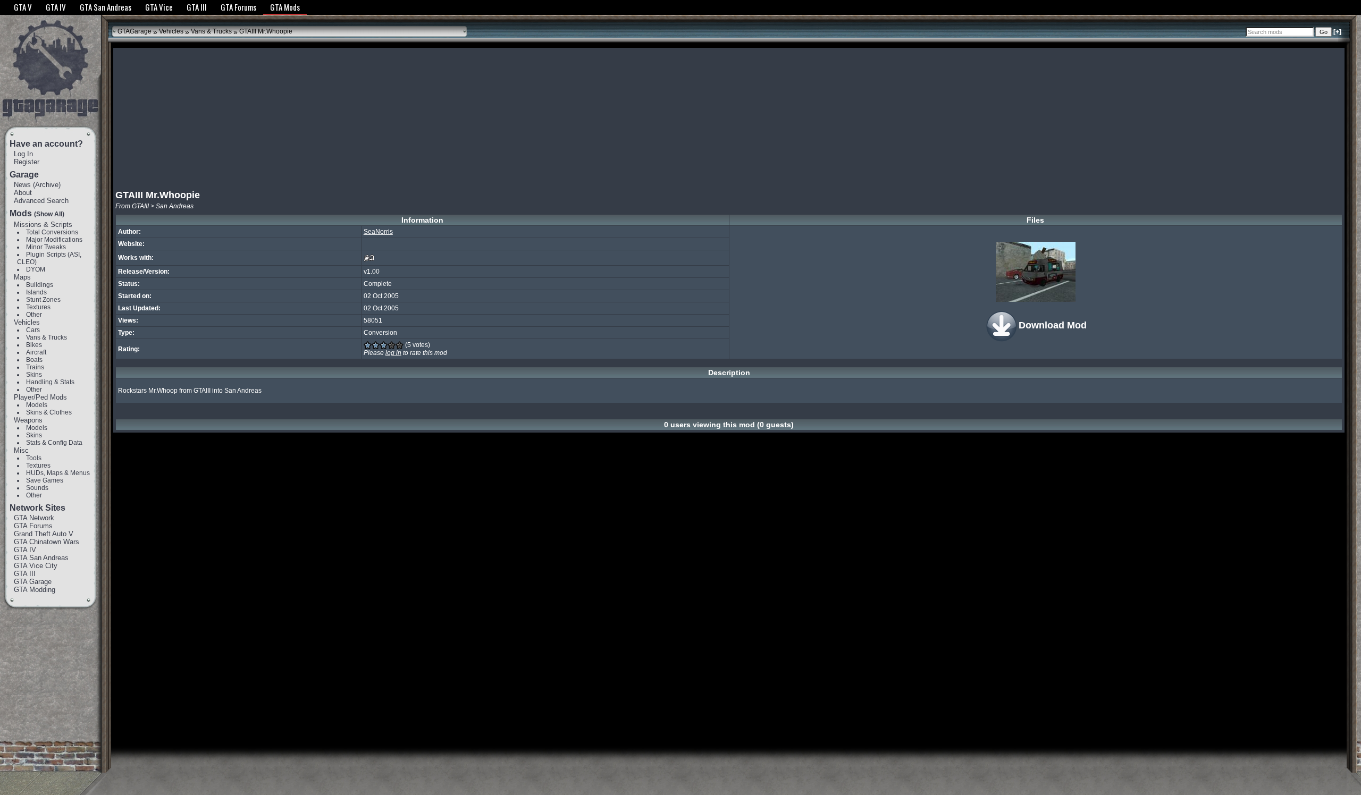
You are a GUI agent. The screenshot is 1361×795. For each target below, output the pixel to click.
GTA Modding (34, 590)
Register (26, 162)
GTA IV (25, 550)
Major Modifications (54, 239)
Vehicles (27, 322)
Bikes (34, 345)
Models (36, 405)
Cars (33, 330)
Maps (22, 277)
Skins (34, 374)
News (22, 185)
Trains (35, 367)
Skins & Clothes (49, 412)
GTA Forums (33, 526)
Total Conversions (52, 232)
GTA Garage (33, 582)
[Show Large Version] (1036, 272)
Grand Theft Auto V (43, 534)
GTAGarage (134, 31)
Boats (34, 359)
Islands (36, 292)
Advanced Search (41, 201)
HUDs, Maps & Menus (58, 473)
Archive (46, 185)
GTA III (25, 574)
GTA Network (34, 518)
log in (393, 353)
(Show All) (49, 214)
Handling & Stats (50, 382)
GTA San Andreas (41, 558)
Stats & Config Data (54, 442)
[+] (1337, 32)
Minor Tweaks (46, 247)
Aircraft (36, 352)
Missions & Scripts (43, 225)
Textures (38, 307)
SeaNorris (378, 231)
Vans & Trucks (46, 337)
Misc (21, 450)
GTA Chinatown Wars (46, 542)
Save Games (44, 480)
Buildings (39, 285)
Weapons (28, 420)
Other (34, 314)
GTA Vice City (35, 566)
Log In (23, 154)
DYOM (35, 269)
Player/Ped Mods (40, 397)
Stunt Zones (43, 299)
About (23, 193)
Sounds (37, 488)
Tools (33, 458)
